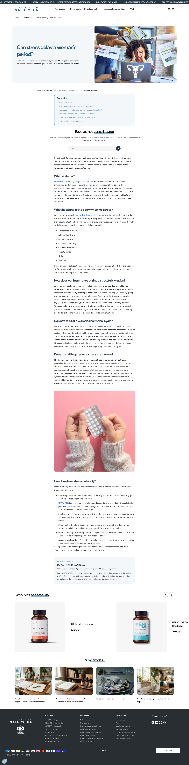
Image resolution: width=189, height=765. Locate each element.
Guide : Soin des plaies (88, 735)
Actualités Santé (86, 741)
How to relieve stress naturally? (71, 121)
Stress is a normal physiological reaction (72, 181)
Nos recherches (85, 723)
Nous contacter (121, 720)
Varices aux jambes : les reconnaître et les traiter (114, 699)
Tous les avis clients (123, 738)
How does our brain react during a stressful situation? (80, 110)
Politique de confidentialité (125, 735)
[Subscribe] (118, 148)
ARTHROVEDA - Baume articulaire (56, 735)
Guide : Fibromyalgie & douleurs (91, 738)
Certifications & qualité (88, 729)
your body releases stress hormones (91, 215)
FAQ (117, 723)
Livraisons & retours (123, 726)
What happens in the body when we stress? (76, 106)
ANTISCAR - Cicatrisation (53, 726)
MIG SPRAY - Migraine (52, 720)
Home (17, 18)
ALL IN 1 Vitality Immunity (84, 624)
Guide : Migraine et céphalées (90, 732)
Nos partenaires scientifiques (90, 726)
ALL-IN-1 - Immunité (52, 738)
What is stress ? (65, 102)
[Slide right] (171, 595)
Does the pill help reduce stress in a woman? (77, 117)
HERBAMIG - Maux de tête (54, 723)
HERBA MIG (63, 503)
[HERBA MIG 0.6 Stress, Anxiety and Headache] (141, 627)
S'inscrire (168, 750)
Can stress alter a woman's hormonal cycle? (76, 114)
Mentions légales (122, 729)
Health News (27, 18)
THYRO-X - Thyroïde (52, 729)
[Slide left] (165, 595)
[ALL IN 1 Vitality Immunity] (40, 627)
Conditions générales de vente (126, 732)
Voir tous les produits (52, 741)
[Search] (164, 9)
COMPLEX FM (49, 732)
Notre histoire (85, 720)
